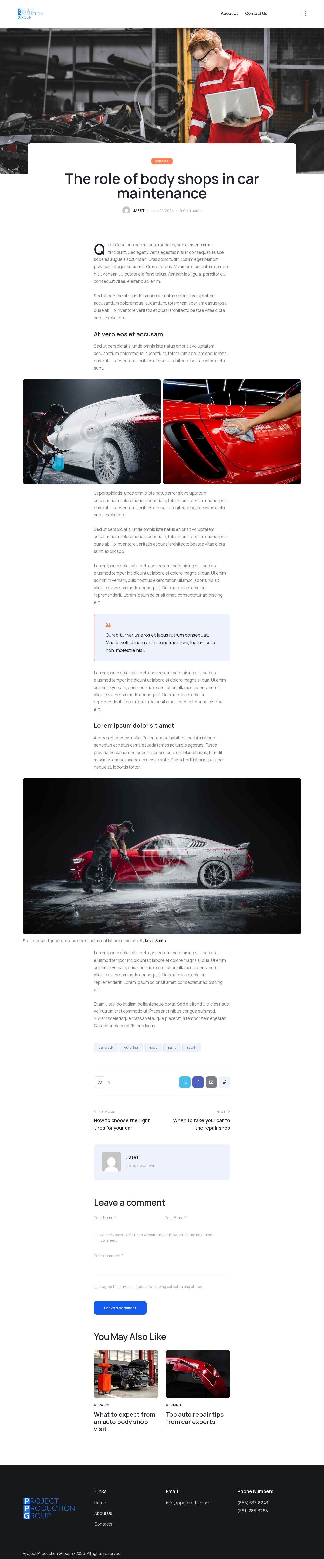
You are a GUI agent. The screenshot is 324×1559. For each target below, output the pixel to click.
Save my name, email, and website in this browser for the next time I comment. (157, 1237)
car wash (106, 1047)
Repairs (162, 161)
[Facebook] (198, 1082)
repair (191, 1047)
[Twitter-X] (185, 1082)
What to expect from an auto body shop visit (124, 1421)
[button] (102, 1082)
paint (172, 1047)
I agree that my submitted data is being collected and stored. (151, 1286)
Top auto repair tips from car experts (195, 1418)
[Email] (211, 1082)
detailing (131, 1047)
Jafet (132, 1157)
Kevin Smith (155, 940)
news (153, 1047)
